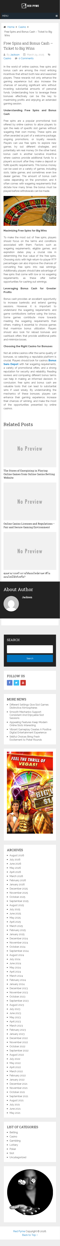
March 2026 (16, 876)
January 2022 (17, 1079)
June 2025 (15, 913)
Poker (13, 1149)
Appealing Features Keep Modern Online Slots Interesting (28, 724)
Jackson (14, 54)
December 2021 (18, 1083)
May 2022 (15, 1063)
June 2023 (15, 1013)
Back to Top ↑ (30, 1235)
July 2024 (15, 959)
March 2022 (16, 1071)
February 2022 (18, 1075)
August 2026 (17, 855)
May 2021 (15, 1112)
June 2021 (15, 1108)
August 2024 (17, 955)
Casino (7, 58)
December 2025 (19, 888)
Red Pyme (19, 1231)
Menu (5, 16)
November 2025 (19, 892)
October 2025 (17, 896)
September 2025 (19, 901)
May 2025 (15, 917)
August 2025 (17, 905)
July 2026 (15, 859)
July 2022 (15, 1058)
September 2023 (19, 1000)
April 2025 (15, 921)
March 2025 (16, 926)
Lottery (14, 1144)
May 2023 (15, 1017)
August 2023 (17, 1004)
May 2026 (15, 867)
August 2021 (17, 1100)
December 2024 (19, 938)
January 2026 (17, 884)
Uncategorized (18, 1157)
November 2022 (19, 1042)
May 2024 (15, 967)
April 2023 (15, 1021)
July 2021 (15, 1104)
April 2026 (15, 872)
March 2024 (16, 975)
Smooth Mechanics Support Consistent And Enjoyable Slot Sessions (27, 715)
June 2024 (15, 963)
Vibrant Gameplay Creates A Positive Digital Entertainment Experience (30, 731)
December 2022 (19, 1038)
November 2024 (19, 942)
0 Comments (26, 58)
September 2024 (19, 950)
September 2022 (19, 1050)
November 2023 (19, 992)
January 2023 (17, 1034)
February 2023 (18, 1029)
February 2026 (18, 880)
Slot (12, 1153)
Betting (14, 1132)
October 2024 (17, 946)
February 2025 (18, 930)
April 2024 (15, 971)
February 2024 (18, 980)
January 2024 (17, 984)
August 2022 (17, 1054)
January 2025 (17, 934)
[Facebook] (9, 683)
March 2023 (16, 1025)
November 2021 (19, 1088)
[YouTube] (23, 683)
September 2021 (19, 1096)
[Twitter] (16, 683)
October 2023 (17, 996)
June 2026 (15, 863)
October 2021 (17, 1092)
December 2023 (19, 988)
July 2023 (15, 1009)
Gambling (15, 1140)
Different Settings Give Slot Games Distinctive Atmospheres (29, 706)
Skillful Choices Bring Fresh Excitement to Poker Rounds (26, 738)
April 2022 (15, 1067)
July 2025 (15, 909)
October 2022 (17, 1046)
